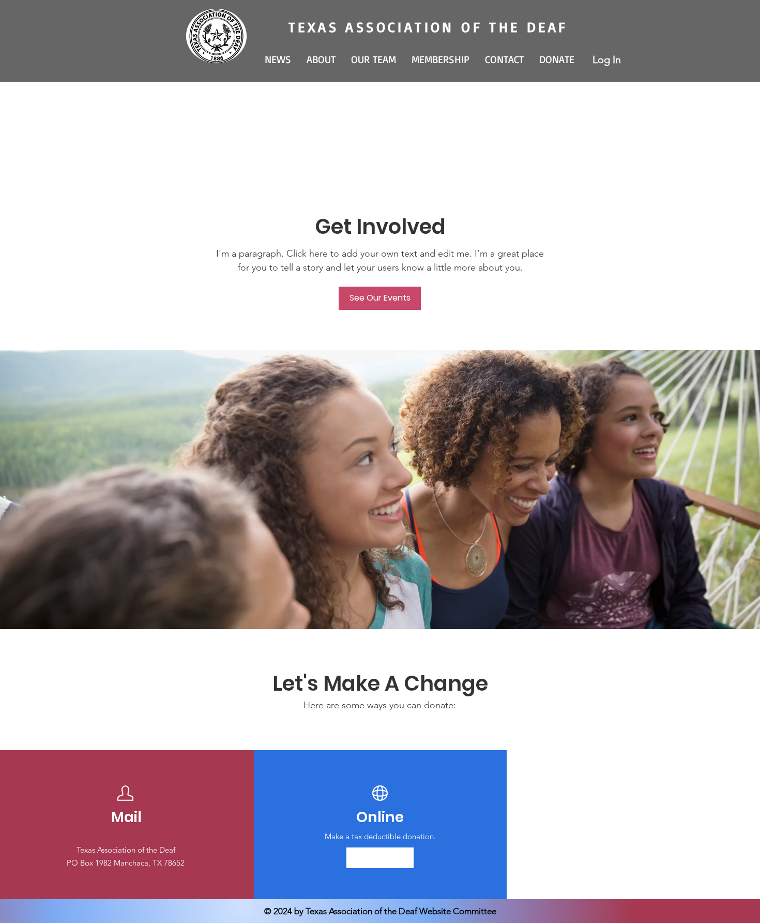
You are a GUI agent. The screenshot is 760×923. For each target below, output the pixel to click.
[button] (321, 59)
